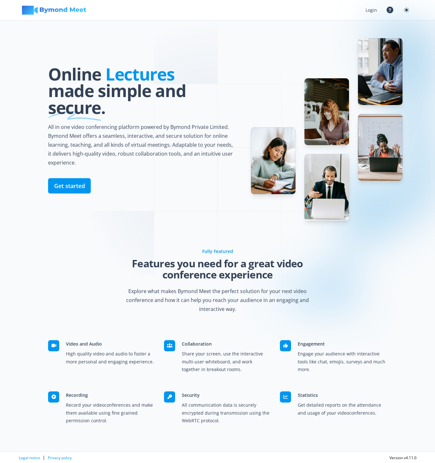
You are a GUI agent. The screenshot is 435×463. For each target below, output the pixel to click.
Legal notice (29, 457)
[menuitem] (371, 10)
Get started (69, 186)
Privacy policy (60, 457)
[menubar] (387, 10)
